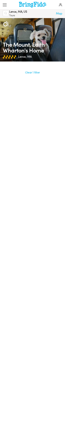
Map (59, 13)
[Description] (6, 24)
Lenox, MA (25, 57)
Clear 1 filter (32, 72)
